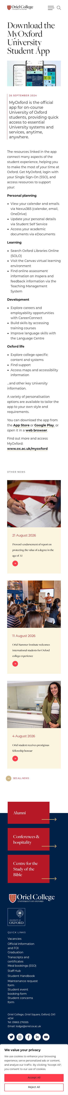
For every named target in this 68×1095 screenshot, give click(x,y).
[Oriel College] (20, 7)
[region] (34, 1069)
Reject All (34, 1087)
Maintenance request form (23, 983)
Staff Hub (14, 971)
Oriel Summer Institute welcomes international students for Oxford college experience (31, 650)
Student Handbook (21, 976)
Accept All (34, 1077)
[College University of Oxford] (16, 917)
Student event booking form (18, 991)
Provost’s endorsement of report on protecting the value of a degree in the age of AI (33, 549)
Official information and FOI (21, 946)
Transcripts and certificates (18, 959)
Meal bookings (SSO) (22, 965)
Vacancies (14, 938)
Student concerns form (20, 1000)
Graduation (15, 952)
